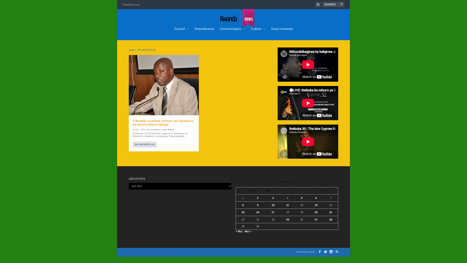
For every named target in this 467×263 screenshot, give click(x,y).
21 (330, 212)
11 (287, 205)
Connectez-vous (131, 4)
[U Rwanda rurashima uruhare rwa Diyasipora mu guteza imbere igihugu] (164, 85)
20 (316, 212)
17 (273, 212)
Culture (256, 29)
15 (243, 212)
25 (287, 219)
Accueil (179, 29)
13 (316, 205)
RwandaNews (154, 129)
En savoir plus (145, 144)
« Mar (239, 231)
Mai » (248, 231)
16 (257, 212)
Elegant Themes (148, 252)
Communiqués (230, 29)
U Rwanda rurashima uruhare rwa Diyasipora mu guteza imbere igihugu (162, 122)
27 (316, 219)
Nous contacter (282, 29)
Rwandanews (204, 29)
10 (273, 205)
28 (330, 219)
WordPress (177, 252)
